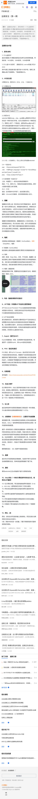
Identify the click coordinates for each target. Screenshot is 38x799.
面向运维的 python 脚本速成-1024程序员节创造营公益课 (19, 710)
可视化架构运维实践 (8, 738)
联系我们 (19, 776)
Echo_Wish (5, 573)
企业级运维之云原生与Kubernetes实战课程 (15, 706)
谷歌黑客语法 (16, 417)
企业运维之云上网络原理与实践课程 (12, 703)
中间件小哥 (4, 584)
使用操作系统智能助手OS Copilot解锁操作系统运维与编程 (19, 758)
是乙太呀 (4, 607)
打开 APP (32, 2)
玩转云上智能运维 (7, 717)
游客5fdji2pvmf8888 (7, 629)
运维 (17, 531)
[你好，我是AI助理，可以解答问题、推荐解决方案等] (27, 7)
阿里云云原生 (5, 618)
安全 (25, 528)
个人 (35, 11)
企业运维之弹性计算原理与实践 (11, 699)
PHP (31, 528)
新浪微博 (11, 770)
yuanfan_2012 (5, 551)
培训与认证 (20, 780)
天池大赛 (14, 780)
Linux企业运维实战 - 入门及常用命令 (13, 714)
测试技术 (10, 531)
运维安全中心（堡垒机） (14, 528)
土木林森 (4, 651)
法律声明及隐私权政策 (8, 787)
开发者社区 (8, 780)
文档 (3, 780)
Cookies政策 (18, 787)
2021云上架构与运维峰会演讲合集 (12, 741)
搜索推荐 (23, 531)
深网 (33, 241)
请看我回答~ (5, 640)
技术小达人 (4, 596)
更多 (3, 723)
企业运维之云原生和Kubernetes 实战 (13, 734)
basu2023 (4, 562)
